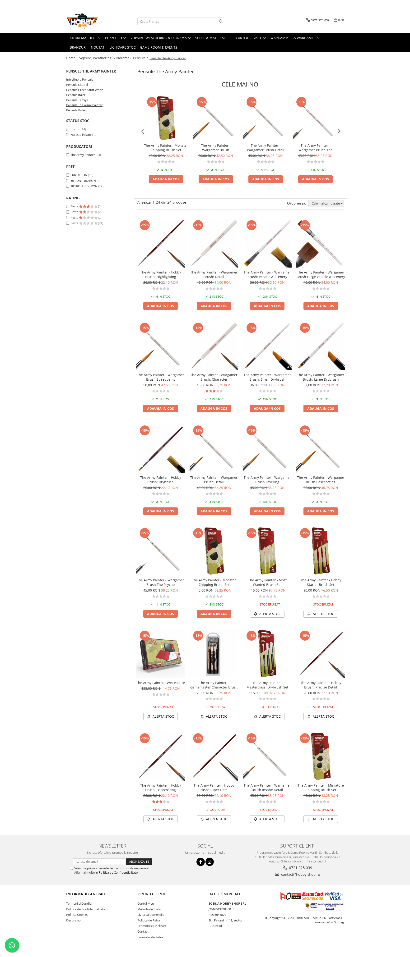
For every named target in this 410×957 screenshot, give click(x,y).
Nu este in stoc (80, 134)
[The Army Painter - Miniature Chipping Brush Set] (320, 756)
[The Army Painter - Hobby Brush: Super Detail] (214, 756)
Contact (143, 931)
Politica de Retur (148, 920)
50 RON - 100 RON (83, 180)
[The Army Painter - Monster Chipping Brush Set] (165, 118)
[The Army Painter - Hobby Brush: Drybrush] (160, 448)
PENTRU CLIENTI (151, 894)
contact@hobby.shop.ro (300, 874)
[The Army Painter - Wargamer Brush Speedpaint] (215, 118)
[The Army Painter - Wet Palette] (160, 653)
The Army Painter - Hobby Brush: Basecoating (160, 787)
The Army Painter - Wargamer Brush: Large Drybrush (320, 377)
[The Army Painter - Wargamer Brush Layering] (267, 448)
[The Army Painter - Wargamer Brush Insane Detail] (267, 756)
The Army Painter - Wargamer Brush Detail (265, 147)
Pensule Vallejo (76, 110)
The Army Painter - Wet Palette (160, 682)
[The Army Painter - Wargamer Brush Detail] (265, 118)
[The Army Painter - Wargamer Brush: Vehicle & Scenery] (267, 243)
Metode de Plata (149, 909)
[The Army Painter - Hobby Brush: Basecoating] (160, 756)
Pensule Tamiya (77, 100)
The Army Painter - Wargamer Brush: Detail (214, 274)
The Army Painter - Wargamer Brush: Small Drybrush (267, 377)
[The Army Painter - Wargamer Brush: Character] (214, 346)
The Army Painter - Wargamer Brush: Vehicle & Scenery (267, 274)
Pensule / (141, 58)
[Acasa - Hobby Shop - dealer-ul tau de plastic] (90, 21)
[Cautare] (221, 21)
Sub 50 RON (78, 175)
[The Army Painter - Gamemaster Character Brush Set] (214, 653)
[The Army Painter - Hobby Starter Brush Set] (320, 551)
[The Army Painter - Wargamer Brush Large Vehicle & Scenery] (320, 243)
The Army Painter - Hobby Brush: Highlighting (160, 274)
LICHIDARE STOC (123, 47)
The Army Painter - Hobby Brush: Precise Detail (320, 684)
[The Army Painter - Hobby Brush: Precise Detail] (320, 653)
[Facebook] (200, 862)
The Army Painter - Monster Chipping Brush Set (166, 147)
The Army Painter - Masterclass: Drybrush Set (267, 684)
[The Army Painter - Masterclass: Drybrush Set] (267, 653)
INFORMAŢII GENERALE (86, 894)
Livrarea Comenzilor (151, 914)
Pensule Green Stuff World (84, 90)
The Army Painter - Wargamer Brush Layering (267, 479)
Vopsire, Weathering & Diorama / (105, 58)
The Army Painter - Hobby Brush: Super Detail (214, 787)
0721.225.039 (300, 867)
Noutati (98, 47)
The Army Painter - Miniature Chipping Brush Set (321, 787)
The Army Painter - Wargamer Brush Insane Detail (267, 787)
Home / (72, 58)
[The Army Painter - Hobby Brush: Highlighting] (160, 243)
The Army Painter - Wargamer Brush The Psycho (315, 147)
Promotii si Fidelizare (152, 926)
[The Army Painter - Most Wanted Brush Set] (267, 551)
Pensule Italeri (76, 95)
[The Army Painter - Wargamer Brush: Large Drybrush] (320, 346)
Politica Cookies (77, 914)
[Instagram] (209, 862)
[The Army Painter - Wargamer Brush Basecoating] (320, 448)
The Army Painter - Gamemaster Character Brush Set (214, 684)
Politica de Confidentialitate (118, 872)
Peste (74, 206)
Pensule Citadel (77, 84)
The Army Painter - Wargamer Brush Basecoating (320, 479)
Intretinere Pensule (79, 79)
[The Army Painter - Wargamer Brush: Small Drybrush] (267, 346)
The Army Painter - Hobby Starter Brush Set (320, 582)
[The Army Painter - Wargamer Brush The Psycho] (315, 118)
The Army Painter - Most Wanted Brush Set (267, 582)
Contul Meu (145, 903)
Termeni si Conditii (79, 903)
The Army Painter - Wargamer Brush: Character (214, 377)
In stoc (75, 129)
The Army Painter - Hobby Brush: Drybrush (160, 479)
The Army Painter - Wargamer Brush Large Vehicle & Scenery (321, 274)
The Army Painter (82, 155)
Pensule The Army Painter (84, 105)
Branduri (78, 47)
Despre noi (73, 920)
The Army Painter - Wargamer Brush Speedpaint (216, 147)
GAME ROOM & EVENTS (158, 47)
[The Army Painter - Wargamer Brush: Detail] (214, 243)
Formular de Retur (150, 937)
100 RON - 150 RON (84, 186)
